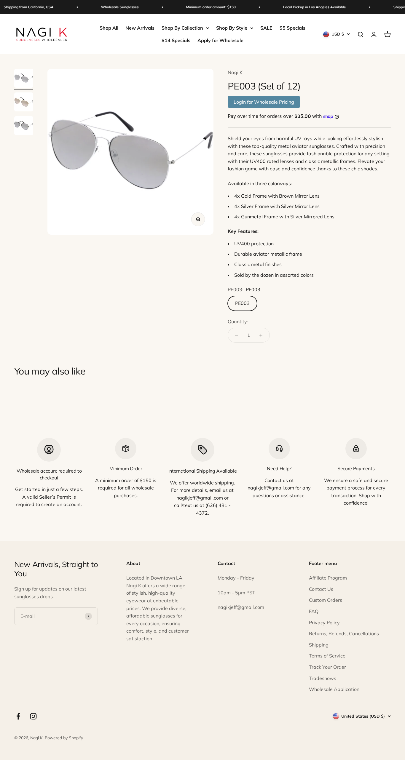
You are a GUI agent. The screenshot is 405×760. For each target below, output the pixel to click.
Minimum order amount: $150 (207, 7)
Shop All (109, 28)
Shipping (319, 645)
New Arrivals (139, 28)
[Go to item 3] (23, 126)
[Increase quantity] (261, 335)
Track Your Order (327, 667)
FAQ (313, 611)
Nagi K (235, 72)
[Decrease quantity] (236, 335)
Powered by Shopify (64, 737)
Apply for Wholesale (220, 40)
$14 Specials (176, 40)
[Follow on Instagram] (33, 716)
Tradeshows (322, 678)
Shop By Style (231, 28)
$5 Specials (292, 28)
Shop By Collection (182, 28)
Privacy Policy (324, 622)
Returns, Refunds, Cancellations (344, 633)
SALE (266, 28)
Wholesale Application (334, 689)
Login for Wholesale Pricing (264, 102)
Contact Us (321, 589)
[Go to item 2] (23, 102)
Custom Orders (325, 600)
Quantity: (238, 321)
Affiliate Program (328, 578)
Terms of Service (327, 656)
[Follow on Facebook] (18, 716)
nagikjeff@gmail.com (241, 607)
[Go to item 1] (23, 79)
